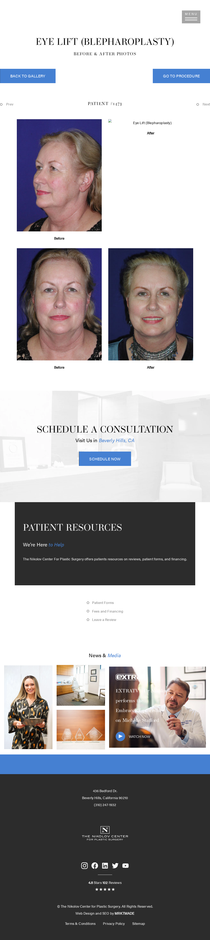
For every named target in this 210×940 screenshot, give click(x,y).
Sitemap (138, 923)
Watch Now (140, 736)
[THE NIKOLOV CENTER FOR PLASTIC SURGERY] (105, 22)
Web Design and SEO (92, 913)
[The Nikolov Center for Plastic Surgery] (105, 847)
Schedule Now (105, 459)
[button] (191, 16)
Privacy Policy (114, 923)
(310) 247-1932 (22, 17)
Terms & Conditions (80, 923)
